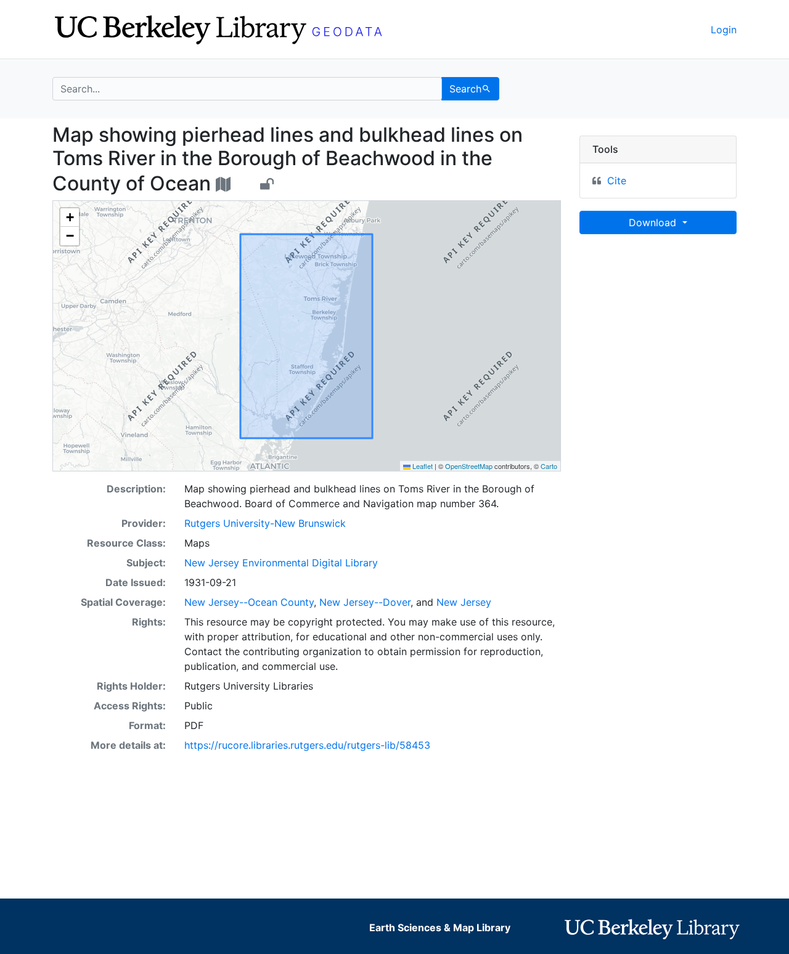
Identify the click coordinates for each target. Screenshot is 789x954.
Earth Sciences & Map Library (439, 927)
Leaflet (422, 466)
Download (654, 222)
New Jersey (463, 602)
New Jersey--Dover (365, 602)
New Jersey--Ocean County (249, 602)
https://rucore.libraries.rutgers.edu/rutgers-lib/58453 (307, 745)
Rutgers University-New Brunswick (265, 523)
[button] (69, 217)
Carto (549, 466)
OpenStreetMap (469, 466)
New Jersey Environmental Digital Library (281, 562)
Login (724, 29)
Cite (616, 180)
